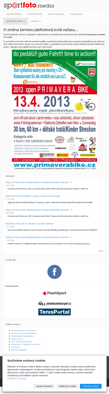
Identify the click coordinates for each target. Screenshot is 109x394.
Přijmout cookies (91, 386)
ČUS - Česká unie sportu (21, 341)
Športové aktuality (19, 350)
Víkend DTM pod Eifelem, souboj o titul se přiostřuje (33, 196)
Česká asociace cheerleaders (24, 333)
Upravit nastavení (44, 386)
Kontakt (35, 21)
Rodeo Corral (17, 339)
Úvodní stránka (14, 14)
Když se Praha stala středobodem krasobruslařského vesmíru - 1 (39, 237)
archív (100, 251)
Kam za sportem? (56, 14)
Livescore (15, 347)
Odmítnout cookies (67, 386)
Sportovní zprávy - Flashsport (23, 330)
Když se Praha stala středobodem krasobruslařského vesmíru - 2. (39, 209)
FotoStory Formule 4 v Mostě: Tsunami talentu (29, 223)
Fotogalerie (76, 14)
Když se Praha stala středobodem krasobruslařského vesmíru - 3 (39, 182)
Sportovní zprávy (15, 21)
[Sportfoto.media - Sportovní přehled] (14, 5)
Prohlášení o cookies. (17, 378)
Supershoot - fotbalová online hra (25, 344)
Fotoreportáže (34, 14)
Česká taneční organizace (22, 336)
